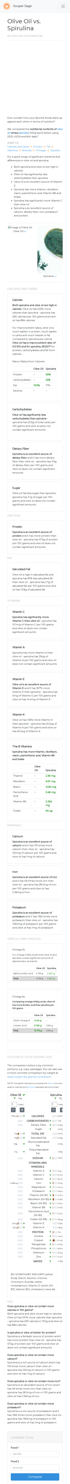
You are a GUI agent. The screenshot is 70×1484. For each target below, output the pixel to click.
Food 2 (15, 1461)
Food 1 (15, 1447)
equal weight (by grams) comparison (29, 1076)
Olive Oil (18, 231)
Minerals (27, 150)
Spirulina (48, 276)
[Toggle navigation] (63, 6)
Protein (37, 146)
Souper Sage (22, 6)
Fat (48, 146)
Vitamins (12, 150)
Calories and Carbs (18, 146)
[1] (37, 136)
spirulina (24, 132)
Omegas (41, 150)
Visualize (55, 150)
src (25, 231)
